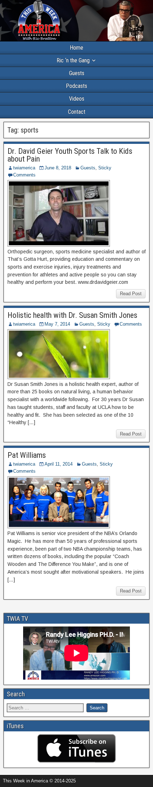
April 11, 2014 (58, 464)
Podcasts (76, 86)
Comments (24, 175)
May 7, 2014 (57, 324)
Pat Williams (26, 455)
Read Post (131, 293)
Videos (76, 98)
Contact (76, 111)
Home (76, 47)
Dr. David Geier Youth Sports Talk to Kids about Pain (69, 155)
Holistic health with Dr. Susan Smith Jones (72, 315)
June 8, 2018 (57, 167)
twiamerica (24, 167)
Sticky (104, 167)
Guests (76, 73)
